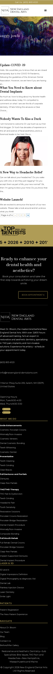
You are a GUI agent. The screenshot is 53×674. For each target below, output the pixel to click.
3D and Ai (4, 570)
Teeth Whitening (8, 447)
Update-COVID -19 (12, 65)
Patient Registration (9, 610)
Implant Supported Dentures (14, 556)
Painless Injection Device (12, 587)
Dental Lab (5, 583)
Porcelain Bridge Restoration (13, 520)
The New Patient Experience (14, 614)
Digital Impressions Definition (14, 574)
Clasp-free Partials (8, 483)
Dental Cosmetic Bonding (12, 443)
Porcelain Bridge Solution (12, 547)
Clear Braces (6, 470)
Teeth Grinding (7, 465)
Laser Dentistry (7, 592)
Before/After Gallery (9, 645)
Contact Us (5, 641)
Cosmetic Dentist (8, 452)
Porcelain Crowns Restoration (14, 516)
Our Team (4, 632)
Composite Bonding (9, 534)
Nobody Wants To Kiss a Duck (20, 119)
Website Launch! (11, 199)
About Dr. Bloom (8, 627)
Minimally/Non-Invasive (11, 434)
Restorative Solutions (10, 511)
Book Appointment (33, 295)
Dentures (4, 478)
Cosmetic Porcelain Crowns (13, 430)
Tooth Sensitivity (7, 507)
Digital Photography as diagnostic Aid (17, 578)
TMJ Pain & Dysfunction (11, 494)
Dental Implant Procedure (12, 525)
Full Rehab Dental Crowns (12, 542)
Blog (2, 636)
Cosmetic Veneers (8, 438)
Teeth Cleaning (7, 461)
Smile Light (5, 596)
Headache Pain (7, 502)
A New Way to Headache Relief (21, 172)
